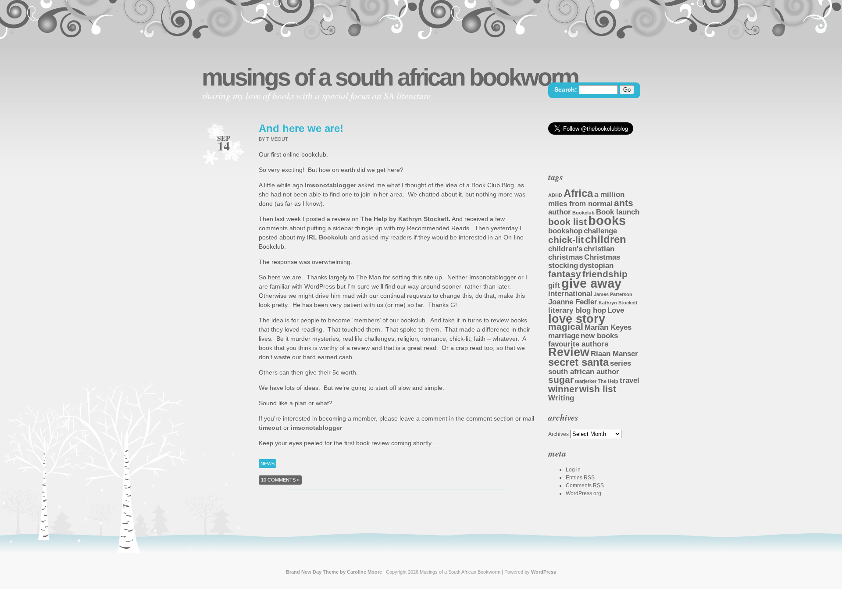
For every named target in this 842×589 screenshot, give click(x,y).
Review (568, 352)
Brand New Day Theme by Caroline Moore (334, 572)
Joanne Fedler (572, 302)
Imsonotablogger (330, 185)
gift (554, 285)
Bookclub (583, 212)
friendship (605, 274)
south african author (583, 372)
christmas (565, 257)
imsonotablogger (316, 427)
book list (567, 222)
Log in (573, 470)
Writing (561, 398)
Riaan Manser (614, 354)
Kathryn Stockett (618, 302)
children (605, 239)
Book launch (617, 212)
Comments (585, 485)
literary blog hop (577, 310)
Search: (565, 89)
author (559, 212)
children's (565, 249)
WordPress (543, 572)
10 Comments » (280, 479)
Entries (580, 478)
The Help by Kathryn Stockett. (405, 218)
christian (599, 249)
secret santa (578, 362)
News (267, 463)
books (607, 220)
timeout (270, 427)
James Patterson (613, 294)
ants (623, 203)
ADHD (555, 195)
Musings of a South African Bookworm (390, 77)
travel (629, 380)
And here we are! (301, 128)
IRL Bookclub (327, 237)
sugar (561, 380)
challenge (600, 231)
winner (563, 389)
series (620, 363)
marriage (563, 336)
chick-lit (566, 240)
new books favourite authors (583, 340)
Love (615, 310)
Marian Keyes (608, 327)
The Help (608, 381)
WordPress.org (583, 493)
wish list (597, 389)
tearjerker (585, 381)
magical (565, 326)
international (570, 293)
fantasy (564, 274)
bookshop (565, 231)
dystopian (596, 265)
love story (576, 318)
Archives (558, 434)
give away (591, 283)
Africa (578, 193)
